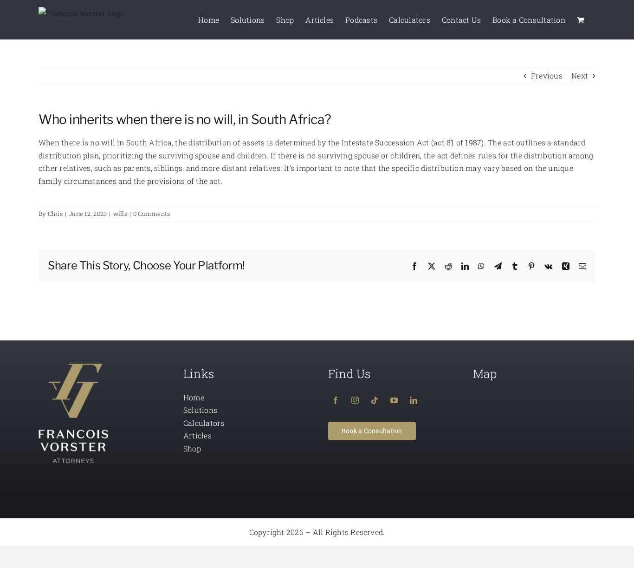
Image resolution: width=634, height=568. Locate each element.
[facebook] (335, 400)
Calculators (204, 423)
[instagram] (355, 400)
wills (120, 213)
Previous (547, 75)
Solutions (200, 410)
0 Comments (151, 213)
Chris (55, 213)
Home (193, 397)
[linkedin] (413, 400)
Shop (192, 448)
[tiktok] (374, 400)
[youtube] (394, 400)
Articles (197, 435)
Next (579, 75)
